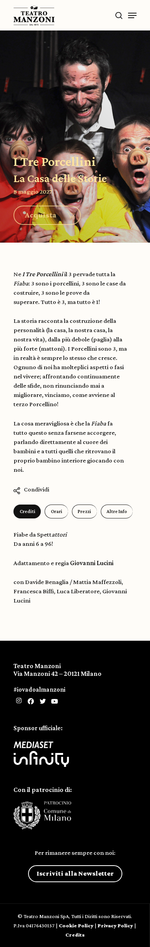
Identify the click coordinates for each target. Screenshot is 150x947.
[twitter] (42, 701)
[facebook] (30, 701)
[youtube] (54, 701)
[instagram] (18, 700)
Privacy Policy (115, 925)
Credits (75, 935)
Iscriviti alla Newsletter (75, 873)
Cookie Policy (76, 925)
